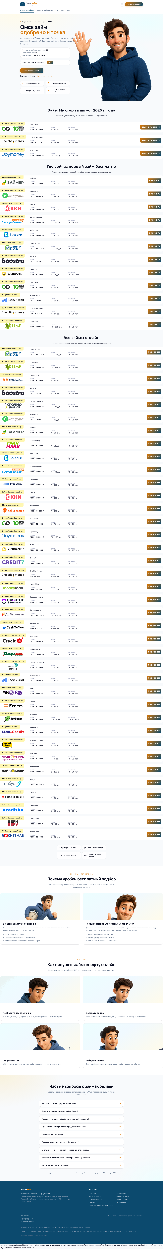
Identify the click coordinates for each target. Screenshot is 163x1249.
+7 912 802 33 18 (27, 1219)
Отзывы (92, 1202)
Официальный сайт (96, 1199)
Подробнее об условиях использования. (17, 1247)
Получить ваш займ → (32, 70)
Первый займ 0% (122, 1202)
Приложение (121, 1193)
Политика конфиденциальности (101, 1205)
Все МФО (92, 1193)
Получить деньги (134, 4)
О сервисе (112, 1216)
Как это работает (95, 1196)
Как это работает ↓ (44, 76)
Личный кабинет (122, 1199)
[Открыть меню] (122, 4)
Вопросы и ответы (122, 1196)
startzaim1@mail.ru (28, 1221)
